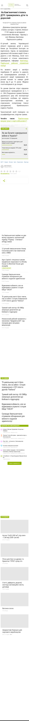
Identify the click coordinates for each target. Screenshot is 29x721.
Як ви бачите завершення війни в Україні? (14, 134)
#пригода (26, 162)
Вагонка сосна (7, 608)
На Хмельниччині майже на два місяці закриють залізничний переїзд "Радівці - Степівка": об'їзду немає (14, 238)
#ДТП (2, 162)
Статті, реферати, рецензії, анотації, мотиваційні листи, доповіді (13, 585)
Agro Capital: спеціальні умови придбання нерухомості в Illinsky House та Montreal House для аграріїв (14, 263)
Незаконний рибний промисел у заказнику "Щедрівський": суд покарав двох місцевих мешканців (14, 322)
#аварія (6, 162)
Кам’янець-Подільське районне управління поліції (14, 63)
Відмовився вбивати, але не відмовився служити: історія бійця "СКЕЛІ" (12, 287)
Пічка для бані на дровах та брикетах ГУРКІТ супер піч (13, 560)
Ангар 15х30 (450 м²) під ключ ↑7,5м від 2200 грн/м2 (14, 536)
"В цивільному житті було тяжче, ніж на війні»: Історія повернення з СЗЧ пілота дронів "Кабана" (14, 299)
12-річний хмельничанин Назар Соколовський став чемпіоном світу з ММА (14, 251)
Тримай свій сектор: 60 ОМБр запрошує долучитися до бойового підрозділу (13, 310)
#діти (15, 162)
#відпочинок (20, 162)
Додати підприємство (14, 463)
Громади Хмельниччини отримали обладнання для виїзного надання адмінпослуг (13, 276)
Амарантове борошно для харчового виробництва (12, 631)
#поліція (11, 162)
